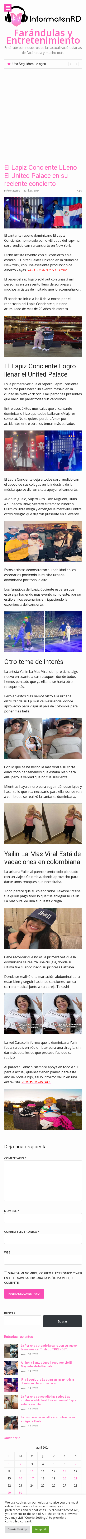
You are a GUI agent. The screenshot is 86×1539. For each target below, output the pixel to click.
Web (7, 1252)
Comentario (15, 1158)
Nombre (11, 1211)
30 (20, 1493)
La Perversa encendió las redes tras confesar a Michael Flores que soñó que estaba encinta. (48, 1400)
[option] (45, 64)
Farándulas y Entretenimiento (43, 36)
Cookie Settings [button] (17, 1529)
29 (9, 1493)
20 (64, 1478)
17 (32, 1478)
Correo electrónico (22, 1232)
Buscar (9, 1313)
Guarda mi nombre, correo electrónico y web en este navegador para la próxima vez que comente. (43, 1278)
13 (64, 1471)
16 (20, 1478)
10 (32, 1471)
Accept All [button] (40, 1529)
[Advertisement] (43, 114)
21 (75, 1478)
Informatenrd (12, 190)
